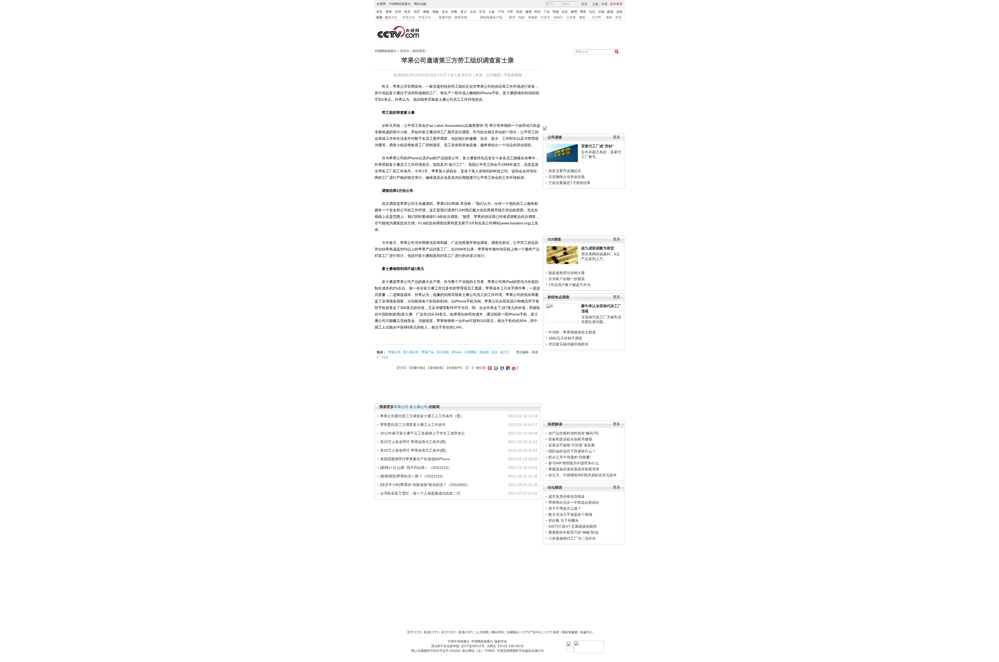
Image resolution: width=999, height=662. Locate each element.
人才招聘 (482, 632)
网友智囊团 (570, 632)
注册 (595, 4)
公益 (492, 12)
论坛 (592, 12)
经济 (398, 12)
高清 (512, 17)
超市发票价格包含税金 (566, 496)
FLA (385, 357)
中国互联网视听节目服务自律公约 (520, 651)
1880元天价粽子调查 (565, 338)
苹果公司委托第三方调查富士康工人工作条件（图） (422, 416)
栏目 (619, 17)
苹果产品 (427, 352)
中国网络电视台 (400, 4)
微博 (574, 12)
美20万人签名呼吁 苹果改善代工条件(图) (413, 442)
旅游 (519, 12)
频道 (609, 17)
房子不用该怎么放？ (564, 508)
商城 (556, 12)
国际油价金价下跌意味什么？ (572, 451)
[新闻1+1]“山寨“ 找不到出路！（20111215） (416, 467)
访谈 (601, 12)
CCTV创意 (552, 632)
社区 (565, 12)
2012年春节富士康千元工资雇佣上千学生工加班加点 (422, 433)
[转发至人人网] (501, 368)
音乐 (445, 12)
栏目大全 (408, 17)
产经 (501, 12)
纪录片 (545, 17)
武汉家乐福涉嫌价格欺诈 (568, 344)
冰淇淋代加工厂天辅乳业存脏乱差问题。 (601, 319)
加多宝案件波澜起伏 (564, 171)
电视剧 (532, 17)
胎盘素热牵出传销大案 (566, 273)
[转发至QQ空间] (495, 368)
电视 (379, 17)
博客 (583, 12)
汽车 (510, 12)
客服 (604, 4)
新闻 (389, 12)
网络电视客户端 (491, 17)
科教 (454, 12)
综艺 (417, 12)
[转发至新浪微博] (513, 368)
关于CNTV (448, 632)
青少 (463, 12)
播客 (582, 17)
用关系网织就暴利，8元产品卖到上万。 (600, 256)
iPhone (457, 352)
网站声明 (497, 632)
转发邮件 (454, 368)
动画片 (558, 17)
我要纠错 (417, 368)
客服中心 (586, 632)
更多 (616, 137)
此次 (494, 352)
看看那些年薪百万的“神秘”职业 (573, 532)
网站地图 (420, 4)
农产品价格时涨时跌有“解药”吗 (573, 433)
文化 (473, 12)
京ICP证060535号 (473, 646)
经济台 (404, 51)
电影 (521, 17)
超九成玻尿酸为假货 (597, 248)
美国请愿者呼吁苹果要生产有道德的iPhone (415, 459)
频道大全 (391, 17)
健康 (528, 12)
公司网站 (470, 352)
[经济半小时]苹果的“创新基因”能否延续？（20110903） (425, 485)
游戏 (619, 12)
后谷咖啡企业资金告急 (566, 177)
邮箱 (610, 12)
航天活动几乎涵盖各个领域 (570, 514)
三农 (546, 12)
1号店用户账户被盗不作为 (569, 285)
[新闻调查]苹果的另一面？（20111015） (412, 476)
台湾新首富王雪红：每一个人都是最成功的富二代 (420, 493)
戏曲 (435, 12)
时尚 (537, 12)
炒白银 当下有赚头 (563, 520)
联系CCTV (431, 632)
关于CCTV (414, 632)
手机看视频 (513, 75)
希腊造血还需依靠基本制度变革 (573, 469)
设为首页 (616, 4)
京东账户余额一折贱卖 (566, 279)
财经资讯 (419, 51)
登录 (584, 4)
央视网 (381, 4)
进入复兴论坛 (461, 75)
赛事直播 (460, 17)
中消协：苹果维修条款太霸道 (572, 332)
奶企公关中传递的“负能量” (569, 457)
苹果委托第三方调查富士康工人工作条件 (413, 425)
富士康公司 (411, 352)
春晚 (426, 12)
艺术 (482, 12)
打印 (401, 368)
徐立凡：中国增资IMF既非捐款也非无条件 (582, 475)
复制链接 (436, 368)
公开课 (571, 17)
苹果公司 (394, 352)
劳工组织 (443, 352)
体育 (407, 12)
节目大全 (424, 17)
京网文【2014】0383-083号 (505, 646)
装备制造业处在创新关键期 (570, 439)
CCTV (596, 17)
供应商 (484, 352)
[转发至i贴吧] (507, 368)
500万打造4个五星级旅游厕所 (572, 526)
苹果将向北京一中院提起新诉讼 (573, 502)
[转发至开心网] (489, 368)
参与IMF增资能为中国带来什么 (573, 463)
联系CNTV (466, 632)
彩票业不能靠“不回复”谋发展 (571, 445)
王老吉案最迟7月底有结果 (569, 183)
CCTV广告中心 (531, 632)
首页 (379, 12)
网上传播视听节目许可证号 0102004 (435, 651)
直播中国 (445, 17)
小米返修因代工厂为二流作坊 (572, 538)
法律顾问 (512, 632)
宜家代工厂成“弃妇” (597, 146)
